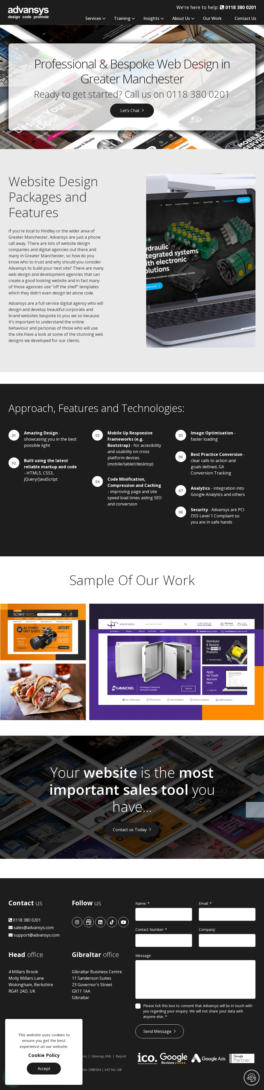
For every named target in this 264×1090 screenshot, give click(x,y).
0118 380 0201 (198, 94)
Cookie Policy (44, 1055)
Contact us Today (130, 829)
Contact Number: (151, 929)
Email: (205, 903)
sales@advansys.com (33, 927)
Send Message (157, 1031)
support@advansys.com (36, 935)
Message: (143, 955)
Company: (207, 929)
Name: (142, 903)
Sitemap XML (101, 1056)
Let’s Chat (129, 110)
